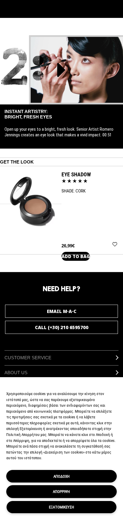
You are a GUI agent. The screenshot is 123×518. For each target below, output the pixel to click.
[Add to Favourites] (115, 243)
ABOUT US (15, 372)
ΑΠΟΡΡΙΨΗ (61, 491)
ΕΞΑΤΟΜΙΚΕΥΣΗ (61, 507)
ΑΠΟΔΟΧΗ (61, 476)
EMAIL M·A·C (61, 311)
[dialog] (76, 174)
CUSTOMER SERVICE (27, 357)
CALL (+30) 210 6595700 (61, 327)
